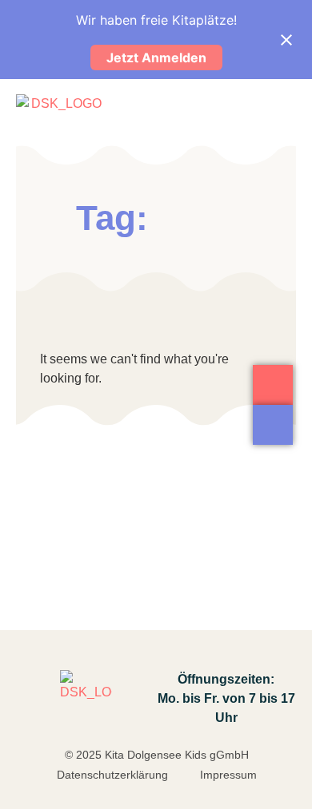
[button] (283, 110)
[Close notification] (286, 40)
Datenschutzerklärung (112, 774)
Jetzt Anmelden (156, 57)
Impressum (228, 774)
